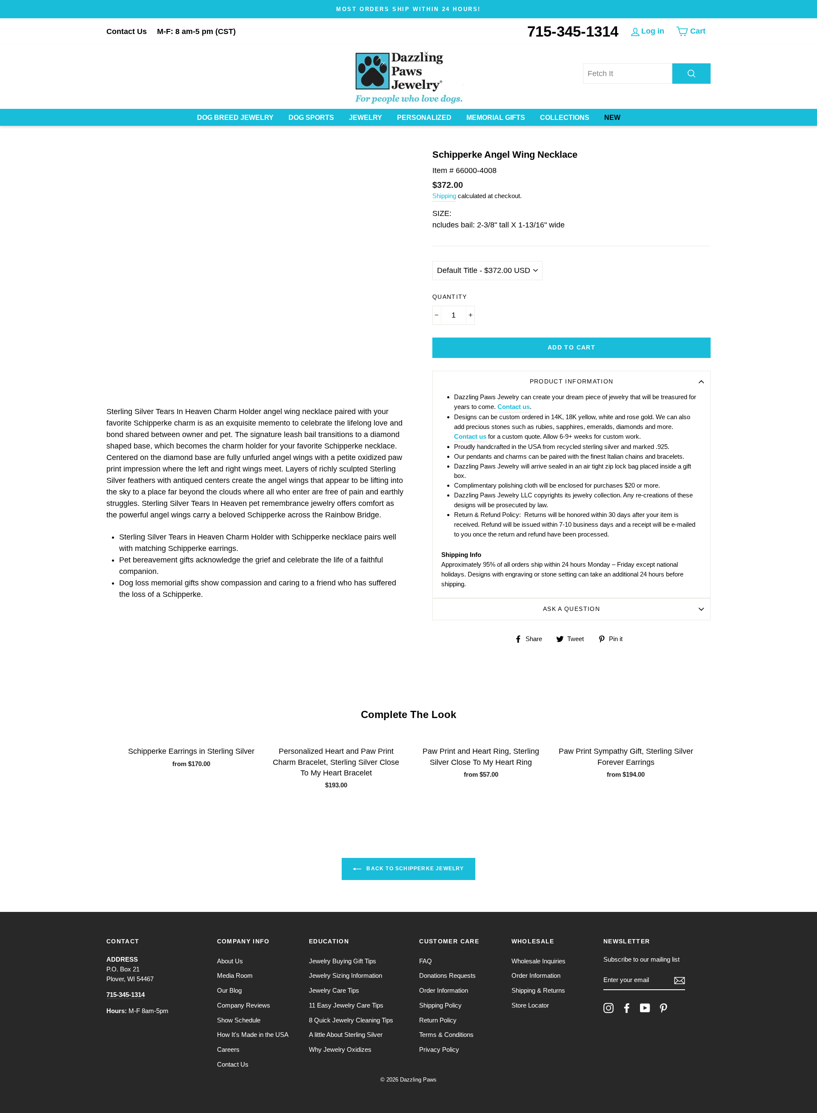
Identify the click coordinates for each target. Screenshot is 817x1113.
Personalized (424, 117)
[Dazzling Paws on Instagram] (608, 1008)
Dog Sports (311, 117)
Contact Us (126, 31)
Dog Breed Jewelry (235, 117)
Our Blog (229, 990)
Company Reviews (243, 1005)
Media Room (235, 975)
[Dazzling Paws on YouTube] (645, 1008)
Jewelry (365, 117)
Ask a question (571, 609)
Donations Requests (447, 975)
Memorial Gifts (495, 117)
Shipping (444, 195)
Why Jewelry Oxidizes (340, 1049)
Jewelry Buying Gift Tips (342, 961)
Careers (228, 1049)
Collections (564, 117)
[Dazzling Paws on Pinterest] (663, 1008)
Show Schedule (238, 1020)
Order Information (443, 990)
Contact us (513, 406)
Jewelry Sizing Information (345, 975)
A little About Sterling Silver (346, 1034)
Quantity (449, 297)
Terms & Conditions (446, 1034)
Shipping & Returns (538, 990)
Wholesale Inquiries (538, 961)
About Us (230, 961)
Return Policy (438, 1020)
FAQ (425, 961)
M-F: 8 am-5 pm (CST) (196, 31)
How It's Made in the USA (253, 1034)
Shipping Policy (440, 1005)
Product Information (572, 381)
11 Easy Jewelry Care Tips (346, 1005)
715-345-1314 (572, 31)
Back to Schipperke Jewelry (414, 869)
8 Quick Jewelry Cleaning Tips (351, 1020)
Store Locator (530, 1005)
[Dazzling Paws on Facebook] (627, 1008)
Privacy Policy (439, 1049)
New (612, 117)
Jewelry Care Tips (334, 990)
